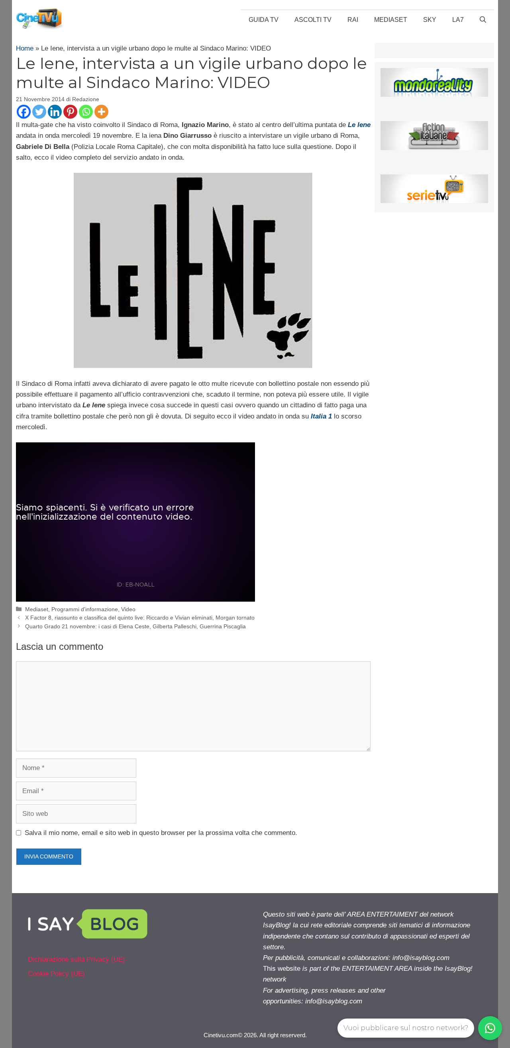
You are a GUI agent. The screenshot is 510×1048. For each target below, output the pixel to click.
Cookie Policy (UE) (56, 974)
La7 (458, 19)
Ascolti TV (313, 19)
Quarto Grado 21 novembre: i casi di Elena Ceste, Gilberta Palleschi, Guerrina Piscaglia (135, 626)
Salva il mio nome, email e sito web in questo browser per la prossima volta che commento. (161, 833)
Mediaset (390, 19)
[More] (101, 112)
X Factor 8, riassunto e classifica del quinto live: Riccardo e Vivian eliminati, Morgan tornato (140, 617)
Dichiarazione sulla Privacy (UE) (76, 959)
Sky (429, 19)
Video (128, 609)
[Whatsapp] (86, 112)
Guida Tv (264, 19)
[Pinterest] (70, 112)
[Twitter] (39, 112)
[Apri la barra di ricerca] (483, 20)
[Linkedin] (55, 112)
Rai (352, 19)
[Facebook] (24, 112)
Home (24, 48)
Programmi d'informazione (84, 609)
